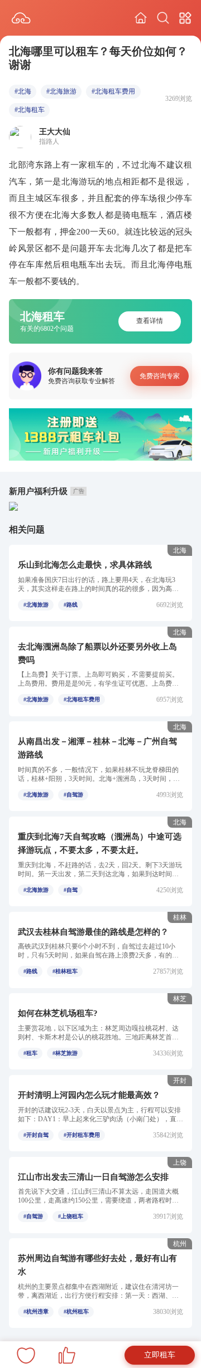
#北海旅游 (61, 91)
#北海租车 (30, 110)
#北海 (23, 91)
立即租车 (159, 1355)
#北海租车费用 (113, 91)
